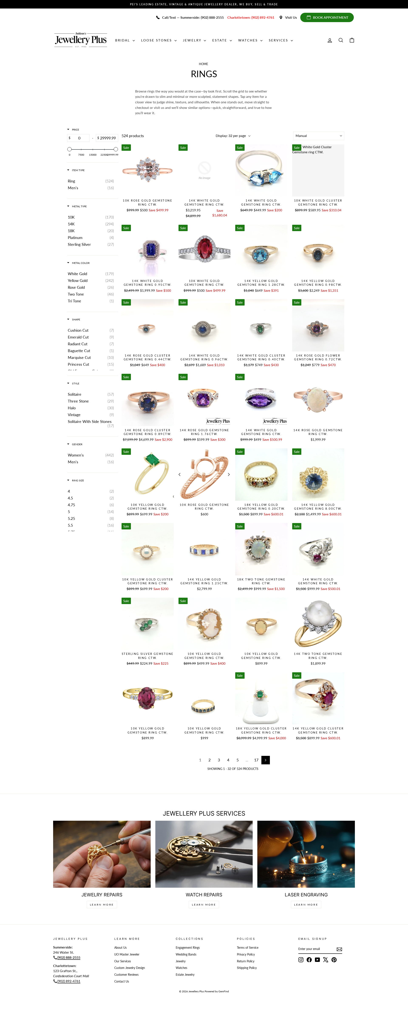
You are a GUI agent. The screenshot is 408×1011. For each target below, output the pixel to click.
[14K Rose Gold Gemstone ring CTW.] (318, 400)
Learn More (102, 904)
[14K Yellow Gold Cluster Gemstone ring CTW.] (318, 698)
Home (203, 64)
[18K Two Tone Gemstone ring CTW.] (261, 549)
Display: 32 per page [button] (231, 136)
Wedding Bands (186, 954)
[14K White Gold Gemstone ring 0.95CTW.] (148, 251)
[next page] (265, 760)
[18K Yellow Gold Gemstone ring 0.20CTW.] (261, 474)
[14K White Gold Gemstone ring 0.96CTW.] (204, 325)
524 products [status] (133, 135)
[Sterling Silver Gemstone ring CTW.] (148, 624)
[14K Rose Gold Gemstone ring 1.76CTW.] (204, 400)
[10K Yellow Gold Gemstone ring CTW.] (148, 474)
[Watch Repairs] (204, 854)
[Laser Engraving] (306, 854)
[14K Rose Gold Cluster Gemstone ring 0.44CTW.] (148, 325)
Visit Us (291, 17)
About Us (120, 947)
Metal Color (80, 263)
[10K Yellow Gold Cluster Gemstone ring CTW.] (148, 549)
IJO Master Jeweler (126, 954)
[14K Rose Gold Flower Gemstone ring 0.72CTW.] (318, 325)
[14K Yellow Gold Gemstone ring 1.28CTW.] (261, 251)
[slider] (69, 149)
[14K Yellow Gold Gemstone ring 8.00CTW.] (318, 474)
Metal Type (79, 206)
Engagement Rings (188, 947)
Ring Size (77, 480)
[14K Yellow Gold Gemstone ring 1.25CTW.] (204, 549)
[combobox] (318, 136)
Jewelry (193, 40)
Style (75, 383)
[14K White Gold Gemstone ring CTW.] (204, 170)
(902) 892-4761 (68, 981)
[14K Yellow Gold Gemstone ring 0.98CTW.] (318, 251)
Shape (75, 319)
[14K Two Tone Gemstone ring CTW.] (318, 624)
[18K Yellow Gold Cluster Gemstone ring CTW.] (261, 698)
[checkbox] (92, 181)
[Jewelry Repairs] (102, 854)
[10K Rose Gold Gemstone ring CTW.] (148, 170)
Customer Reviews (126, 974)
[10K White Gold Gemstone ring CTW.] (204, 251)
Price (75, 129)
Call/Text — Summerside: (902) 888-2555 (193, 17)
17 (256, 760)
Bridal (123, 40)
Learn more (306, 904)
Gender (76, 444)
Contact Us (121, 981)
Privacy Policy (246, 954)
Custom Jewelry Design (129, 968)
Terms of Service (247, 947)
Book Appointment (330, 17)
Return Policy (245, 961)
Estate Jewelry (185, 974)
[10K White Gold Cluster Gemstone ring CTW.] (318, 170)
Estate (220, 40)
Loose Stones (157, 40)
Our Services (122, 961)
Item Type (78, 170)
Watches (248, 40)
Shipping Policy (247, 968)
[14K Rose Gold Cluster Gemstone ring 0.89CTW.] (148, 400)
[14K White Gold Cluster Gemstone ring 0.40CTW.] (261, 325)
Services (279, 40)
